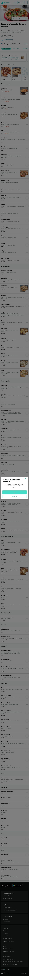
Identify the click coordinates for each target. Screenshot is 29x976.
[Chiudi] (26, 479)
